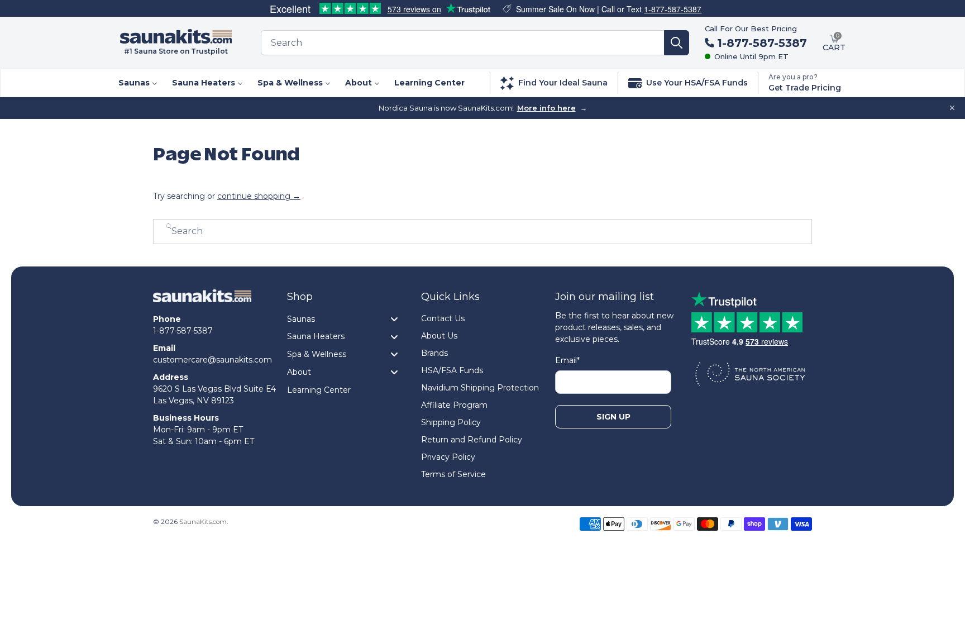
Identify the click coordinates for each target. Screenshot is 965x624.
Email (567, 360)
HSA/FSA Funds (452, 370)
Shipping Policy (451, 422)
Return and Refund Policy (471, 440)
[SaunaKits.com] (202, 301)
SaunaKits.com (203, 522)
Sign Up (613, 417)
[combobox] (463, 42)
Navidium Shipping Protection (480, 388)
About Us (439, 336)
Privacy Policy (448, 457)
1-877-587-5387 (672, 9)
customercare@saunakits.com (212, 360)
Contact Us (443, 318)
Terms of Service (453, 474)
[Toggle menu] (394, 319)
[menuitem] (137, 83)
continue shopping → (258, 196)
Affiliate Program (454, 405)
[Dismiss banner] (952, 108)
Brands (434, 353)
